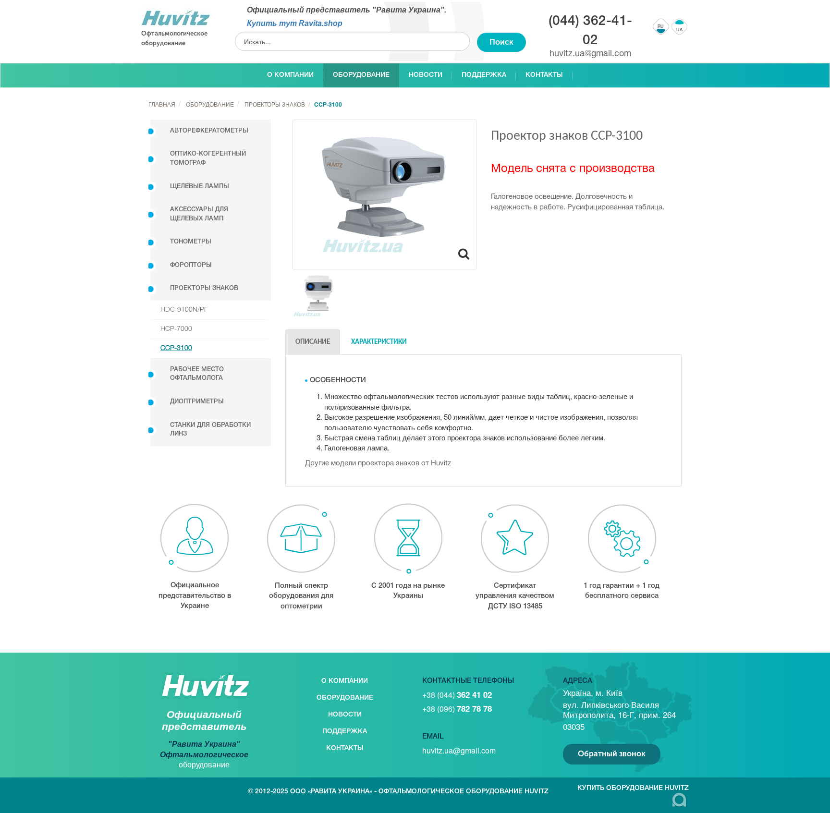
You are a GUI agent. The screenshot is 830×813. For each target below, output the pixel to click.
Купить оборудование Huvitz (633, 788)
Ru (661, 27)
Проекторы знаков (204, 288)
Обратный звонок (612, 753)
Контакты (544, 75)
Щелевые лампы (199, 186)
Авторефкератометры (209, 130)
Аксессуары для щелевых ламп (199, 214)
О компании (290, 75)
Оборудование (361, 75)
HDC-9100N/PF (184, 310)
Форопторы (191, 265)
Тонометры (190, 241)
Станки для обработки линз (210, 430)
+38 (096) (457, 708)
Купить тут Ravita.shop (294, 23)
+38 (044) (457, 694)
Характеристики (379, 342)
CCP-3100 (176, 348)
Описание (312, 342)
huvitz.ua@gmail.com (590, 54)
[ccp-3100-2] (316, 295)
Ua (679, 30)
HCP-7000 (176, 329)
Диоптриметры (197, 401)
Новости (425, 75)
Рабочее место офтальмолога (197, 374)
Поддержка (484, 75)
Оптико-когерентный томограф (208, 158)
